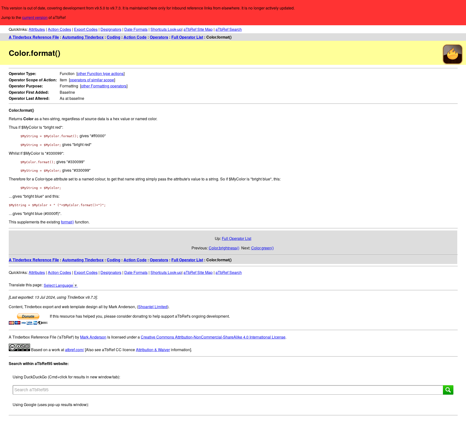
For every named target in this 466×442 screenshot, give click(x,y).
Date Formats (136, 29)
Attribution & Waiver (153, 349)
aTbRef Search (229, 29)
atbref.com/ (74, 349)
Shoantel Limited (152, 306)
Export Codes (86, 29)
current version (35, 17)
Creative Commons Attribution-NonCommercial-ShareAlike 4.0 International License (213, 337)
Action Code (135, 37)
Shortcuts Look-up (166, 29)
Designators (110, 29)
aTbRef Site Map (198, 29)
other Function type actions (100, 73)
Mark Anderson (93, 337)
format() (67, 222)
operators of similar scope (92, 80)
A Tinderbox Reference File (34, 37)
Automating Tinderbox (83, 37)
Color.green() (262, 248)
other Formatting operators (103, 86)
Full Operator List (187, 37)
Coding (113, 37)
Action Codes (59, 29)
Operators (159, 37)
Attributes (37, 29)
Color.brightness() (224, 248)
